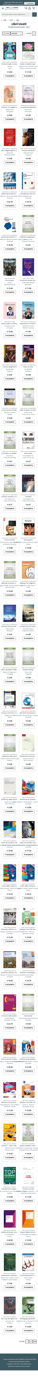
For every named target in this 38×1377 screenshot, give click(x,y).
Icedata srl (17, 1366)
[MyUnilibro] (29, 8)
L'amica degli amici (10, 367)
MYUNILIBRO (30, 3)
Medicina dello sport (9, 756)
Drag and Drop (28, 670)
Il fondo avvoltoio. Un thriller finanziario (15, 497)
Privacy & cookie (25, 1366)
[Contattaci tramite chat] (26, 8)
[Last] (31, 1341)
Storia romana (9, 540)
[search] (34, 14)
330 (35, 1341)
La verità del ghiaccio (28, 107)
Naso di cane (28, 367)
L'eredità (28, 497)
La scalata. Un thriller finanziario (12, 453)
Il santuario (28, 453)
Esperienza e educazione (10, 1275)
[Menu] (2, 8)
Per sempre (10, 280)
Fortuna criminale (28, 150)
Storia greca (28, 540)
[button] (34, 8)
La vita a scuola (28, 1189)
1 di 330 (29, 33)
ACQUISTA (10, 76)
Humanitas (28, 1016)
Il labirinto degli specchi (28, 237)
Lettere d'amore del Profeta (11, 626)
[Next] (34, 33)
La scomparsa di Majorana (11, 410)
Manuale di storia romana (10, 583)
